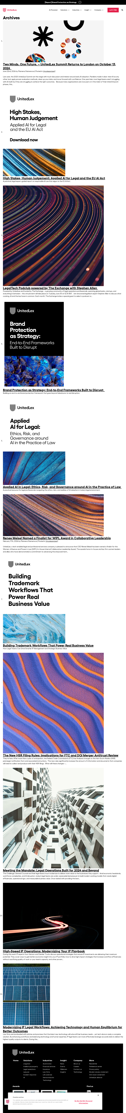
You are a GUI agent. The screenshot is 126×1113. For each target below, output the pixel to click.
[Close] (98, 1095)
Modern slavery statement (98, 1072)
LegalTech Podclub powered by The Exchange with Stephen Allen (50, 288)
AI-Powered (53, 10)
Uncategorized (49, 71)
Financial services (49, 1066)
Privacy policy (94, 1069)
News (62, 1064)
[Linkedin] (89, 1092)
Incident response (29, 1075)
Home (16, 1060)
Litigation (26, 1064)
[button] (7, 1101)
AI (24, 1077)
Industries (47, 1060)
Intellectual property (30, 1066)
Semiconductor (48, 1077)
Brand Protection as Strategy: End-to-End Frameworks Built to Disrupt (54, 390)
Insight (63, 1060)
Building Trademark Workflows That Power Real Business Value (48, 645)
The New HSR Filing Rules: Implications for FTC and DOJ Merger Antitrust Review (60, 755)
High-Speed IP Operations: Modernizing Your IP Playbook (44, 951)
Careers (76, 1066)
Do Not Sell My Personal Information (83, 1102)
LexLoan (26, 1072)
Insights (63, 1072)
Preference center (95, 1066)
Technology (47, 1080)
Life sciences (47, 1075)
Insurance (46, 1069)
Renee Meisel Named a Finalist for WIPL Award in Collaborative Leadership (57, 538)
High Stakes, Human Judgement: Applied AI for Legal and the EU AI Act (54, 178)
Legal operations (29, 1069)
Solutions (27, 1060)
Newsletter (93, 1064)
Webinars (63, 1069)
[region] (55, 1101)
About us (77, 1064)
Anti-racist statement (97, 1075)
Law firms (46, 1072)
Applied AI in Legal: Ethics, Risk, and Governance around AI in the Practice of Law (62, 486)
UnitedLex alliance (95, 1077)
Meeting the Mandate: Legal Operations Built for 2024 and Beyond (51, 870)
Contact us (78, 1069)
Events (62, 1066)
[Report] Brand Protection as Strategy (61, 2)
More (91, 1060)
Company (78, 1060)
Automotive (47, 1064)
